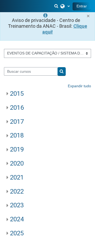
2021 (17, 177)
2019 (17, 149)
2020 (17, 163)
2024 (17, 219)
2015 (17, 93)
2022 (17, 191)
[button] (56, 6)
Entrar (82, 6)
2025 (17, 233)
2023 (17, 205)
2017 (17, 121)
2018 (17, 135)
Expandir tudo (79, 86)
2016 (17, 107)
